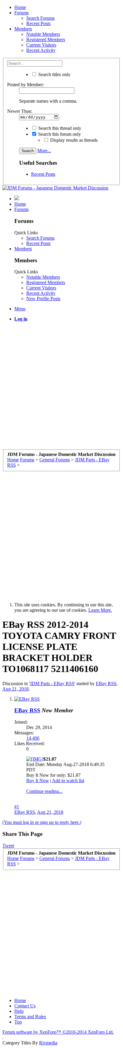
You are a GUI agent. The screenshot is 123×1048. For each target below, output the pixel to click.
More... (44, 150)
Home (20, 7)
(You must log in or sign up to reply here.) (41, 822)
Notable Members (43, 34)
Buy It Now (37, 780)
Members (23, 28)
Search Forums (40, 18)
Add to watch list (68, 780)
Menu (19, 308)
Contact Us (25, 1005)
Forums (21, 12)
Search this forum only (59, 134)
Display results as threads (73, 140)
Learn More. (100, 610)
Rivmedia (48, 1042)
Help (19, 1011)
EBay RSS (106, 683)
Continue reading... (44, 791)
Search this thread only (59, 128)
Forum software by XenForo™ (58, 1032)
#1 (16, 806)
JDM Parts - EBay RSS (52, 683)
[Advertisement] (61, 387)
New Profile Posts (43, 298)
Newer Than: (19, 111)
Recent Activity (41, 50)
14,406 (32, 738)
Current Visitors (41, 44)
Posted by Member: (25, 84)
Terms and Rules (30, 1016)
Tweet (8, 845)
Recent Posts (38, 23)
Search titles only (53, 74)
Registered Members (45, 39)
